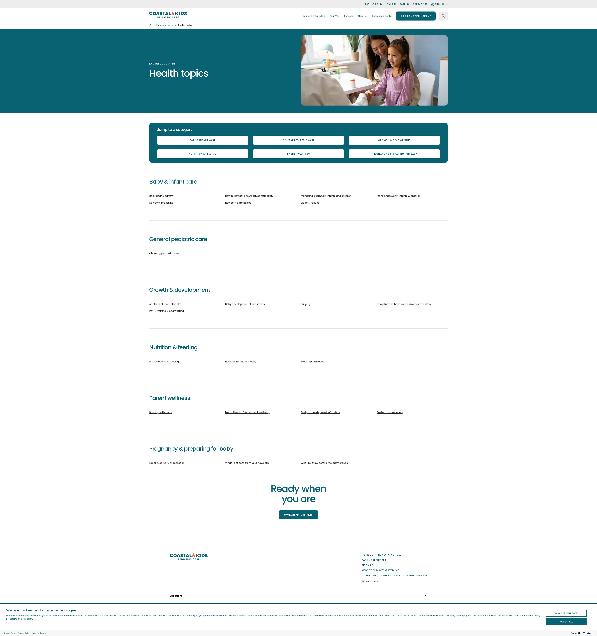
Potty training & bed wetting (166, 311)
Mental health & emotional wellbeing (247, 412)
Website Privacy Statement (380, 570)
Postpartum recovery (390, 412)
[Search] (443, 16)
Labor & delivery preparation (167, 463)
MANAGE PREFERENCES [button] (566, 613)
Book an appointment (416, 16)
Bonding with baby (160, 412)
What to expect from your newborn (247, 463)
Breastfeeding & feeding (164, 361)
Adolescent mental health (165, 304)
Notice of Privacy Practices (381, 554)
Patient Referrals (374, 560)
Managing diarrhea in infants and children (326, 196)
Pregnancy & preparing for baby (394, 153)
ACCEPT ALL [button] (566, 621)
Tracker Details (39, 633)
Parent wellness (298, 153)
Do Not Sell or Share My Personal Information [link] (394, 575)
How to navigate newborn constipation (249, 196)
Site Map (367, 565)
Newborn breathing (161, 203)
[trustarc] (588, 633)
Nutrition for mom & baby (240, 361)
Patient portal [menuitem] (374, 4)
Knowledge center (165, 25)
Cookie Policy (10, 633)
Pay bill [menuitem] (391, 4)
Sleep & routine (310, 203)
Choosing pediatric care (164, 253)
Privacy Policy (24, 633)
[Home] (150, 25)
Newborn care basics (238, 203)
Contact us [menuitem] (420, 4)
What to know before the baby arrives (324, 463)
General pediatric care (298, 140)
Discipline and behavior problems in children (404, 304)
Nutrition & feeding (202, 153)
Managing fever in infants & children (399, 196)
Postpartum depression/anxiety (320, 412)
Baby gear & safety (161, 196)
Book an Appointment (298, 514)
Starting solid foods (312, 361)
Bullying (305, 304)
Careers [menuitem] (405, 4)
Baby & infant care (203, 140)
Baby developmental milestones (245, 304)
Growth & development (394, 140)
